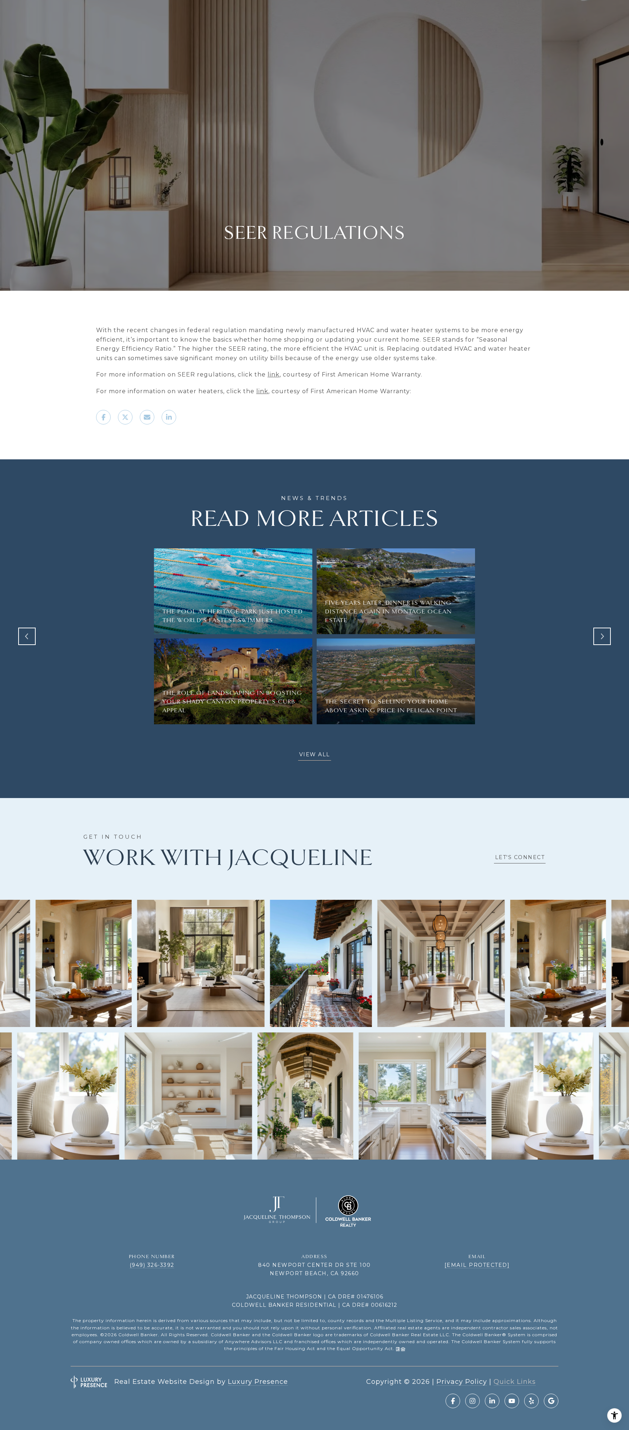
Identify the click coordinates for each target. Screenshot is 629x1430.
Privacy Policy (461, 1382)
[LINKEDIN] (492, 1401)
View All (314, 754)
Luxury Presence (258, 1382)
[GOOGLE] (551, 1401)
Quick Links (515, 1382)
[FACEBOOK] (453, 1401)
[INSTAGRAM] (472, 1401)
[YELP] (531, 1401)
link (274, 374)
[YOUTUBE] (512, 1401)
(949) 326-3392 (152, 1265)
